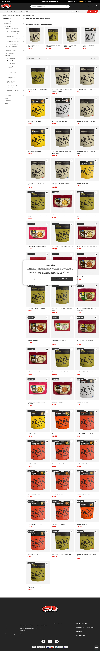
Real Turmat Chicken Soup (34, 151)
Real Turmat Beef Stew (82, 524)
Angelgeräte (5, 11)
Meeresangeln (7, 100)
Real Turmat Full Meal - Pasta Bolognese (62, 372)
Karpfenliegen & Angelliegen (11, 82)
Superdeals (93, 11)
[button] (87, 1)
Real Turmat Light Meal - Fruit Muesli (34, 45)
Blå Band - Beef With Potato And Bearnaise (85, 341)
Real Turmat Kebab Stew (34, 494)
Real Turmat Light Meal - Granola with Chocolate (37, 184)
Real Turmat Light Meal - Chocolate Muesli (61, 184)
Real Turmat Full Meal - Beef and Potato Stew (62, 309)
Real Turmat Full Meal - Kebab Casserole (62, 246)
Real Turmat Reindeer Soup (34, 433)
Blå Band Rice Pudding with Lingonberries (59, 341)
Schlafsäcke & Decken (13, 90)
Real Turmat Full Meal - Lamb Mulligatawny (35, 586)
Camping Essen (30, 15)
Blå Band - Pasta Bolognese (84, 276)
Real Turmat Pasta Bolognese (84, 464)
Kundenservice (59, 623)
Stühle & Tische (11, 93)
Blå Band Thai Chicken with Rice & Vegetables (36, 402)
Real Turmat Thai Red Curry (59, 524)
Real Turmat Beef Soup (82, 183)
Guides (84, 11)
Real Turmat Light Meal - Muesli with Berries (86, 152)
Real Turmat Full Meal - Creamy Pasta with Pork (86, 215)
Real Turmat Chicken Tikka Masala (61, 464)
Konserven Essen (13, 72)
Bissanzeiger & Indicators (11, 44)
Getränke (11, 69)
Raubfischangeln (8, 21)
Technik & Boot (15, 11)
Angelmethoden (11, 15)
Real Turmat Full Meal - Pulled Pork (36, 308)
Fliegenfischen (7, 23)
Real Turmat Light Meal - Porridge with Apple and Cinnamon (62, 90)
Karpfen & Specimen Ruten (12, 28)
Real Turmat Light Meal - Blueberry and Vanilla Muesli (62, 152)
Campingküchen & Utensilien (11, 78)
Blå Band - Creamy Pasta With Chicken (87, 246)
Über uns (22, 634)
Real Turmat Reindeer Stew (34, 554)
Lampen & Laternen (12, 85)
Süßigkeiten (12, 75)
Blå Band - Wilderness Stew (35, 372)
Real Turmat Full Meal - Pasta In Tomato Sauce (38, 215)
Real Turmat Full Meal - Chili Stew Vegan (53, 45)
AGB (6, 625)
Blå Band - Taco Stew (33, 340)
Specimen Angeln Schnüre (12, 33)
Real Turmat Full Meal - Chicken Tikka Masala (86, 555)
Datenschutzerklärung (41, 625)
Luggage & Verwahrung (11, 36)
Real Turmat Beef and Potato (35, 524)
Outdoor (36, 11)
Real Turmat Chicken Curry (83, 494)
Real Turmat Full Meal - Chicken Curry (61, 554)
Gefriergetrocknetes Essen (14, 66)
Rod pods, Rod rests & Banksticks (11, 47)
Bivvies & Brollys (11, 58)
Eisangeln (6, 103)
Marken (78, 11)
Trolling (6, 98)
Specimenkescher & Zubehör (12, 39)
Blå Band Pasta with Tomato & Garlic (37, 246)
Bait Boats (8, 95)
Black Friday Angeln (81, 635)
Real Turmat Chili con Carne (35, 464)
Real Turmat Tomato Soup (34, 121)
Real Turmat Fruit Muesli (83, 402)
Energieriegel (12, 63)
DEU (7, 1)
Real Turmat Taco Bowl (58, 494)
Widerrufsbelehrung (10, 634)
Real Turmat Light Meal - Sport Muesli (70, 45)
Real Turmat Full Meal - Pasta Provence (87, 372)
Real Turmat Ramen (57, 433)
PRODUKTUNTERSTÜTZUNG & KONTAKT (27, 629)
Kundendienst (71, 1)
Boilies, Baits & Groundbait (12, 41)
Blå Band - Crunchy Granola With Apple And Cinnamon (87, 309)
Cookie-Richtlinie (57, 273)
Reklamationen (39, 628)
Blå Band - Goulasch (57, 402)
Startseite (4, 15)
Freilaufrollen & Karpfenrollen (12, 31)
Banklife (24, 15)
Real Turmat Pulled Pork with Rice (85, 433)
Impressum (8, 628)
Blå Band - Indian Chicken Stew (60, 215)
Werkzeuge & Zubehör (11, 50)
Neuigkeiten (71, 11)
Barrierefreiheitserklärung (26, 625)
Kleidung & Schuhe (26, 11)
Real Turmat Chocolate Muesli (88, 45)
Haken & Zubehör (9, 53)
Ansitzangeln (18, 15)
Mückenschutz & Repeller (13, 87)
